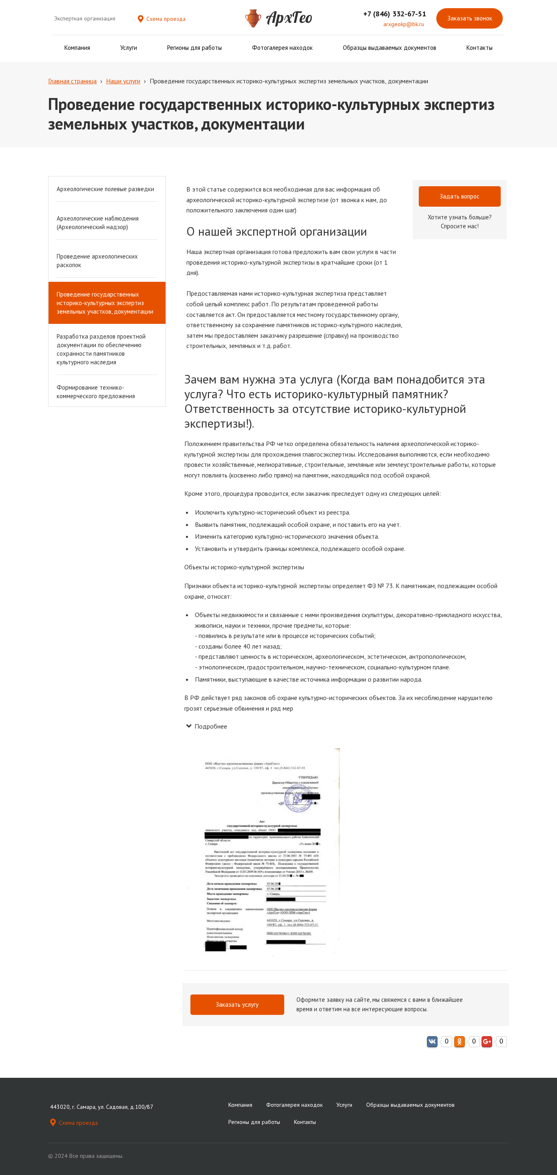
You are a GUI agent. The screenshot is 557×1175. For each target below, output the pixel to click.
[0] (432, 1041)
